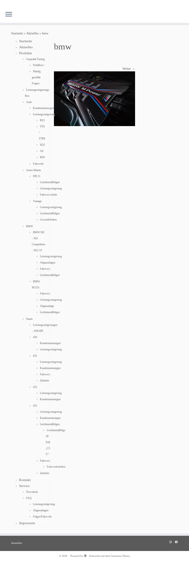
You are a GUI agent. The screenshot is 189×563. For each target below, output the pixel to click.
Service (24, 486)
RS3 (42, 120)
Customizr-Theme (120, 555)
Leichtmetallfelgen (50, 182)
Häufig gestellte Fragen (36, 77)
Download (32, 491)
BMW (29, 226)
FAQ (29, 498)
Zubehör (44, 380)
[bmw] (94, 98)
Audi (29, 102)
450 (35, 337)
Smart (29, 319)
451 (35, 355)
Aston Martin (33, 170)
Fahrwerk (38, 163)
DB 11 (36, 176)
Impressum (27, 523)
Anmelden (16, 543)
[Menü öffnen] (8, 14)
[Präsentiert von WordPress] (85, 555)
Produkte (25, 53)
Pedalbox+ (39, 65)
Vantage (37, 201)
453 (35, 405)
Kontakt (25, 480)
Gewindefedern (48, 219)
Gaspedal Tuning (35, 59)
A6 (41, 151)
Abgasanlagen (47, 262)
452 (35, 387)
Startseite (17, 33)
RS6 (42, 157)
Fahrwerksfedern (56, 466)
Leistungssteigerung (44, 114)
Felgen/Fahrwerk (42, 516)
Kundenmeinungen (43, 108)
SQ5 (42, 144)
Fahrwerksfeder (48, 194)
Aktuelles (32, 33)
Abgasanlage (47, 306)
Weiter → (128, 68)
